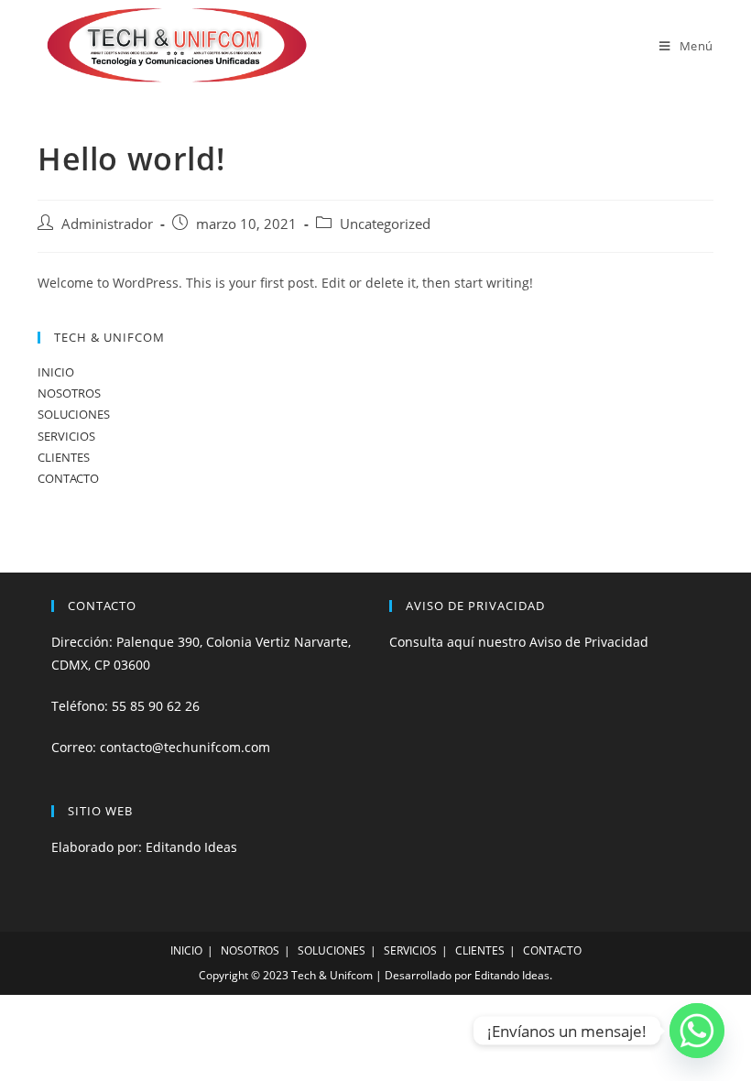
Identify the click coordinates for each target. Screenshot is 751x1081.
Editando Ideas (191, 847)
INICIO (56, 372)
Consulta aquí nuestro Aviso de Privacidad (518, 641)
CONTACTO (68, 478)
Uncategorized (385, 224)
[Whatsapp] (696, 1030)
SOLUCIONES (74, 414)
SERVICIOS (66, 436)
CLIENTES (64, 457)
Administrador (107, 224)
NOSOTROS (69, 393)
